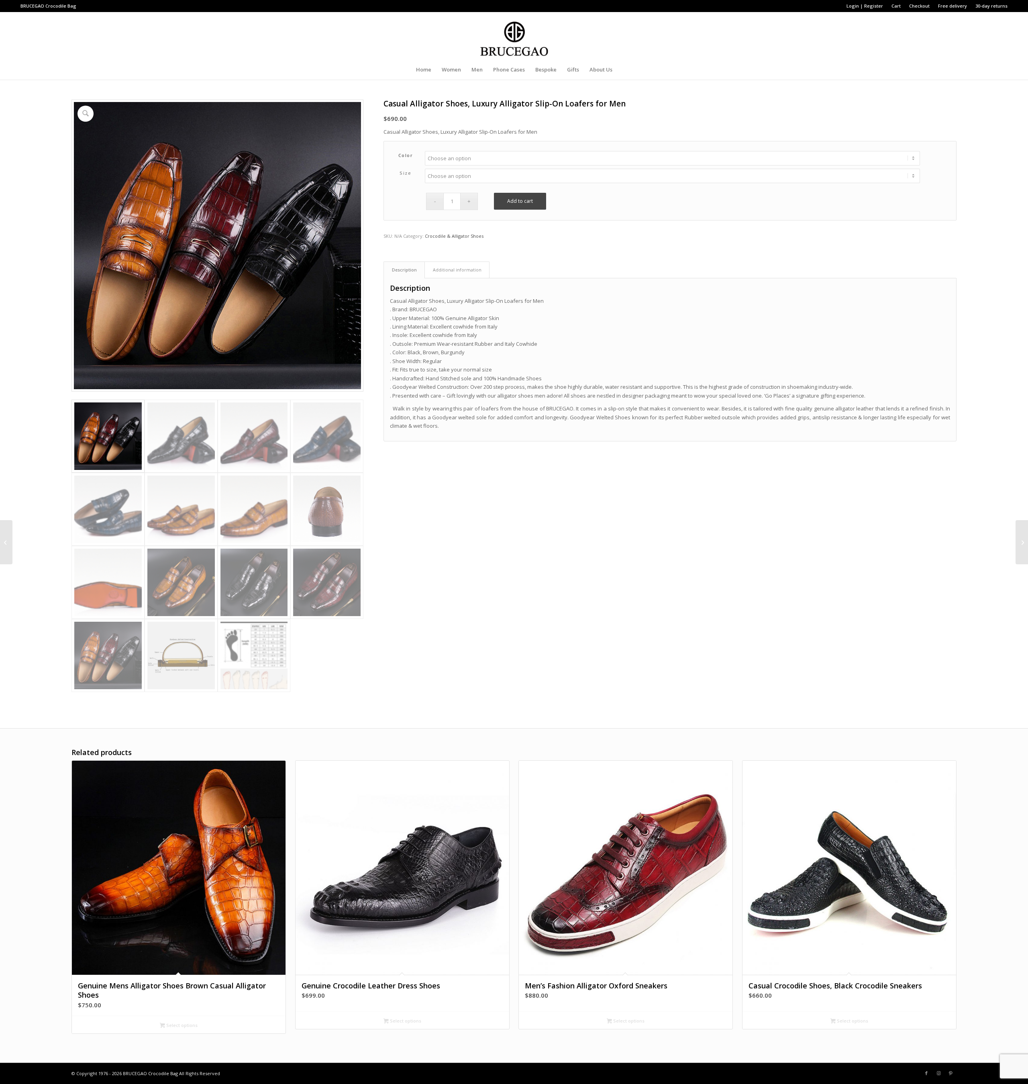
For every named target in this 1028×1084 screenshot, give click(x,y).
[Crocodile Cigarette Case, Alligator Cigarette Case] (1022, 542)
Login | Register (864, 6)
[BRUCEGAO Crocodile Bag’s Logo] (514, 35)
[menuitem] (864, 6)
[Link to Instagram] (938, 1073)
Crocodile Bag (60, 6)
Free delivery (952, 6)
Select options (181, 1025)
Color (405, 155)
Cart (896, 6)
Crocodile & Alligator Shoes (454, 236)
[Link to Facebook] (926, 1073)
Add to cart (520, 201)
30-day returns (991, 6)
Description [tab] (404, 270)
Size (405, 173)
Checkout (919, 6)
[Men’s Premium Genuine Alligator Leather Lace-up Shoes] (6, 542)
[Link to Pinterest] (950, 1073)
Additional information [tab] (457, 270)
